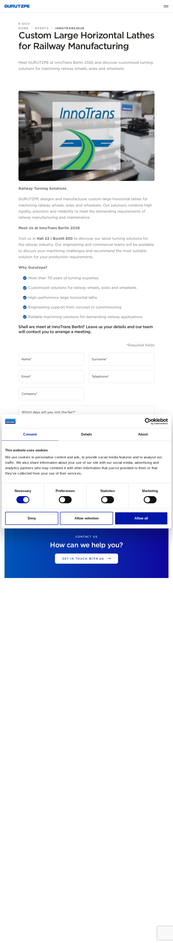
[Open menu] (166, 6)
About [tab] (143, 434)
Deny (32, 518)
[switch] (65, 499)
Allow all (141, 518)
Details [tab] (86, 434)
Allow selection (87, 518)
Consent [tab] (30, 434)
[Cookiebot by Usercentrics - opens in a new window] (148, 421)
